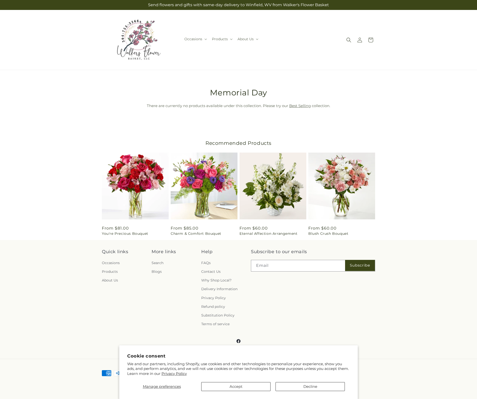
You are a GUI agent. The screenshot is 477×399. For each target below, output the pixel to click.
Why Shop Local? (216, 280)
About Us (110, 280)
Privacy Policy (174, 373)
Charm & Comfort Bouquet (196, 233)
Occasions (111, 263)
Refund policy (213, 306)
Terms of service (215, 324)
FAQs (206, 263)
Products (110, 271)
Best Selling (300, 105)
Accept (236, 386)
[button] (195, 39)
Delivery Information (219, 289)
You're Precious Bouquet (125, 233)
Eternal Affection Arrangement (268, 233)
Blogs (157, 271)
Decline (310, 386)
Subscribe (360, 265)
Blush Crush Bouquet (328, 233)
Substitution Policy (218, 315)
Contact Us (211, 271)
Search (157, 263)
